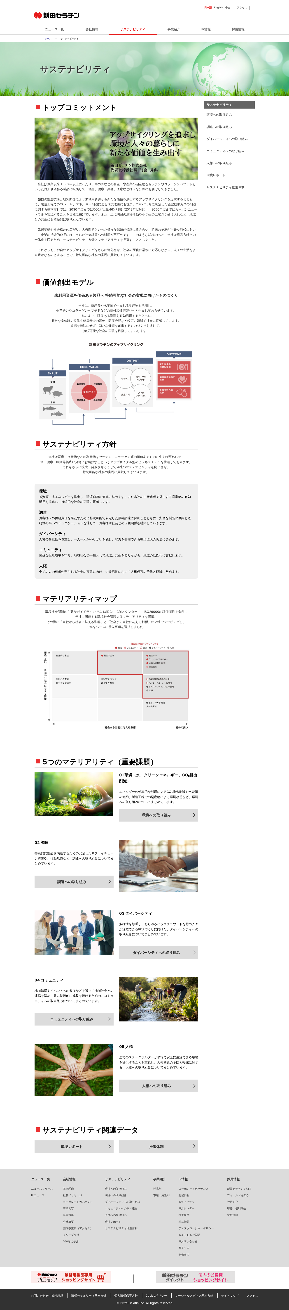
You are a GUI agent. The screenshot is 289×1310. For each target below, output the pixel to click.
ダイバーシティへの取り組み (227, 139)
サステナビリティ (132, 29)
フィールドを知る (238, 1195)
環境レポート (216, 175)
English (218, 7)
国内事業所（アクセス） (78, 1228)
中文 (227, 7)
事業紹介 (174, 29)
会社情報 (92, 29)
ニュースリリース (42, 1188)
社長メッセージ (72, 1195)
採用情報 (238, 29)
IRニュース (37, 1195)
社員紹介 (232, 1201)
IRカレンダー (187, 1208)
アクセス (242, 7)
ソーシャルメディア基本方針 (194, 1295)
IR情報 (206, 29)
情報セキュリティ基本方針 (88, 1295)
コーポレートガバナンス (78, 1201)
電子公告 (184, 1248)
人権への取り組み (219, 163)
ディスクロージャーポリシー (196, 1228)
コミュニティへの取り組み (226, 151)
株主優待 (184, 1215)
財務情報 (184, 1195)
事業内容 (68, 1208)
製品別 (157, 1188)
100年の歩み (71, 1241)
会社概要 (68, 1221)
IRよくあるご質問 (189, 1235)
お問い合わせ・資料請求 (47, 1295)
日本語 (208, 7)
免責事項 (184, 1254)
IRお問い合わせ (188, 1241)
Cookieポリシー (156, 1295)
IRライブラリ (187, 1201)
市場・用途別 (161, 1195)
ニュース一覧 (54, 29)
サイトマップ (230, 1295)
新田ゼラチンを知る (239, 1188)
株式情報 (184, 1221)
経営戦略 (68, 1215)
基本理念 (68, 1188)
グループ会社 (71, 1235)
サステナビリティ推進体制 (226, 187)
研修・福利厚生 (236, 1208)
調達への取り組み (219, 127)
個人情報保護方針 (126, 1295)
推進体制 (156, 1146)
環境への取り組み (219, 114)
